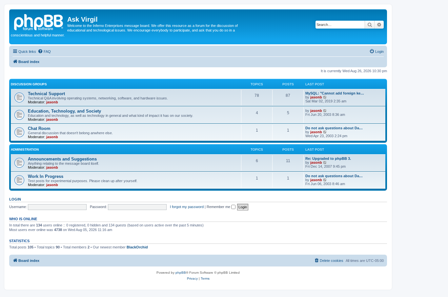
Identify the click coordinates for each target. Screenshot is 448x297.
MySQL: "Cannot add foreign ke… (334, 93)
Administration (25, 149)
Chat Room (39, 128)
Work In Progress (45, 176)
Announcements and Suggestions (62, 159)
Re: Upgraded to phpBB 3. (328, 158)
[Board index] (39, 21)
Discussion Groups (29, 84)
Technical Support (46, 93)
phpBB (180, 272)
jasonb (52, 102)
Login (15, 199)
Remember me (219, 207)
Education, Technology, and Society (64, 111)
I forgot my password (187, 207)
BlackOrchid (137, 247)
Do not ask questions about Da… (334, 128)
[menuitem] (44, 51)
